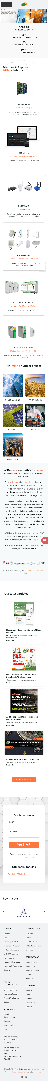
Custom (7, 970)
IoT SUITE (24, 153)
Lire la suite (10, 640)
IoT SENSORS (23, 255)
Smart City (30, 978)
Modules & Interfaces (12, 962)
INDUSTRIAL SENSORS (24, 303)
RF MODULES (24, 104)
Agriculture (35, 400)
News (28, 995)
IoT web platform (10, 990)
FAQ (5, 1029)
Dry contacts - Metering (20, 306)
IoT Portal (14, 156)
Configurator (23, 156)
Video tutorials (9, 1025)
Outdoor (21, 209)
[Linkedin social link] (25, 1077)
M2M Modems (9, 958)
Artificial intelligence (33, 946)
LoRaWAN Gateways (11, 954)
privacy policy (28, 857)
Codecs (7, 1002)
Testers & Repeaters (11, 950)
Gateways (23, 206)
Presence (13, 259)
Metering (34, 259)
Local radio (30, 950)
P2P (31, 108)
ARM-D (28, 351)
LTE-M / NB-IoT (32, 942)
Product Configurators (12, 998)
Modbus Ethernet (17, 351)
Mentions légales (37, 1069)
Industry (35, 430)
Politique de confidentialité (15, 1072)
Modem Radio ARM (24, 348)
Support (7, 1021)
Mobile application (11, 994)
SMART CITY (12, 460)
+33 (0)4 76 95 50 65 (11, 1048)
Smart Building (12, 400)
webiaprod (39, 1072)
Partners (29, 999)
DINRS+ (34, 351)
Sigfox (26, 108)
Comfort (21, 259)
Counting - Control (11, 942)
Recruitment (30, 1003)
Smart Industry (31, 962)
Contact (29, 1007)
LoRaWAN (19, 108)
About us (29, 991)
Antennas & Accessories (13, 966)
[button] (3, 911)
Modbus (33, 306)
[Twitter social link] (22, 1077)
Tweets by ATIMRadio (17, 874)
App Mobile (33, 156)
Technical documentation (9, 1015)
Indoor (27, 209)
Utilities (12, 430)
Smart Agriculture (32, 970)
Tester (27, 259)
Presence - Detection (12, 946)
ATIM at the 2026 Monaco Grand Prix (22, 759)
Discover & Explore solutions (15, 69)
